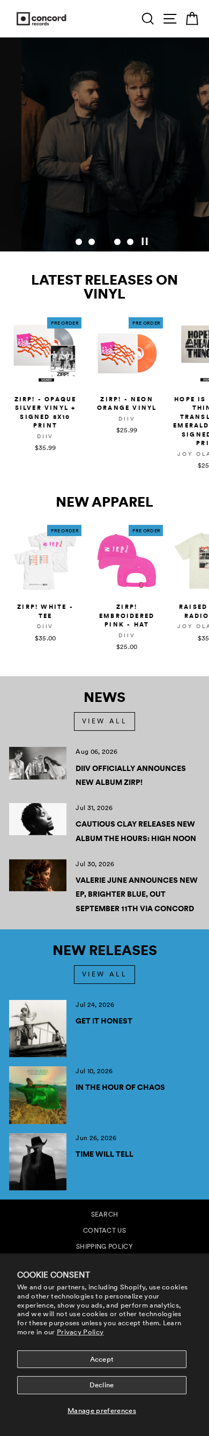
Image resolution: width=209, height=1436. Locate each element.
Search (104, 1214)
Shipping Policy (104, 1246)
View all (105, 721)
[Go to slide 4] (117, 242)
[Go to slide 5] (130, 242)
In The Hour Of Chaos (120, 1087)
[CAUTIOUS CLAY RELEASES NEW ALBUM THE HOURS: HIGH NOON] (37, 819)
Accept (102, 1359)
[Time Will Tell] (37, 1161)
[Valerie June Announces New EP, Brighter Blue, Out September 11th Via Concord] (37, 875)
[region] (104, 144)
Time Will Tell (104, 1154)
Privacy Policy (80, 1332)
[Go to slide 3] (104, 242)
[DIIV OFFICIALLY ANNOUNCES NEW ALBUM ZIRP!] (37, 763)
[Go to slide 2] (91, 242)
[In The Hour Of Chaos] (37, 1095)
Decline (101, 1385)
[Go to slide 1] (79, 242)
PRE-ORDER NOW (151, 218)
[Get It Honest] (37, 1028)
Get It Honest (104, 1021)
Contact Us (104, 1230)
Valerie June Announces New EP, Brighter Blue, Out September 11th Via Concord (137, 894)
